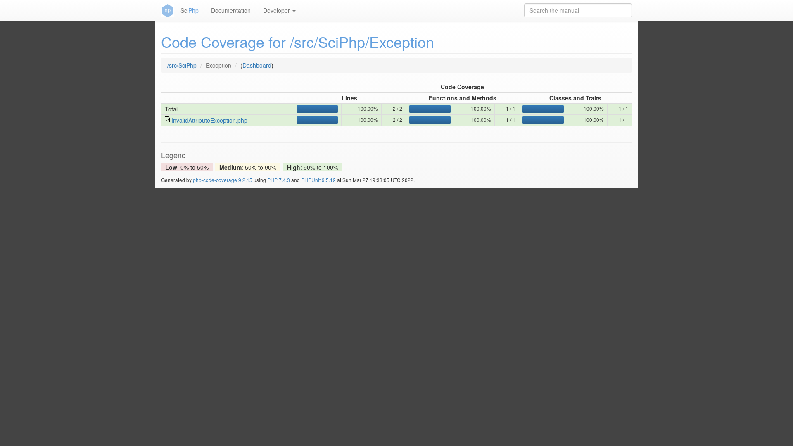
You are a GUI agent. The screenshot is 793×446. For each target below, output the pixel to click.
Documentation (231, 10)
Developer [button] (277, 10)
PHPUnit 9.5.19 (318, 179)
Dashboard (256, 65)
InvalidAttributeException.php (209, 120)
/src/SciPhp (182, 65)
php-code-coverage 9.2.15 (222, 179)
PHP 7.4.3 (278, 179)
